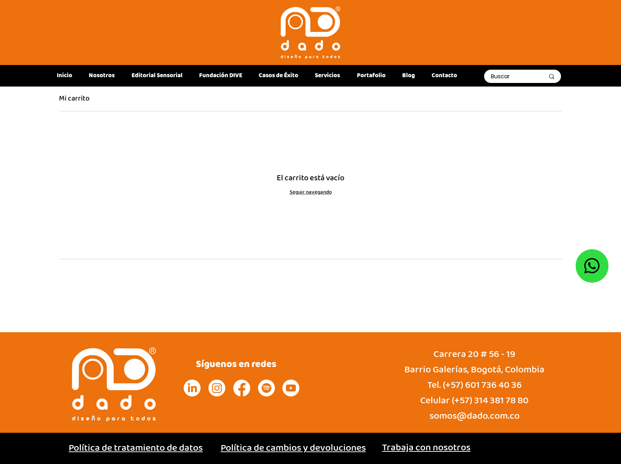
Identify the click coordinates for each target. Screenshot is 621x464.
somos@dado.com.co (474, 416)
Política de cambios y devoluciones (293, 448)
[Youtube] (290, 388)
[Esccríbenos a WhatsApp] (592, 266)
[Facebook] (241, 388)
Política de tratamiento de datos (136, 448)
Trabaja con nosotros (426, 447)
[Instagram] (216, 388)
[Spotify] (266, 388)
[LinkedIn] (192, 388)
